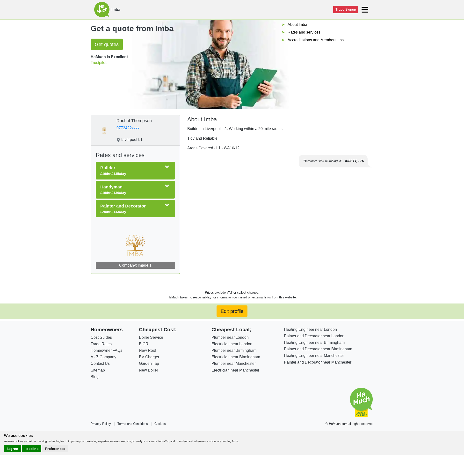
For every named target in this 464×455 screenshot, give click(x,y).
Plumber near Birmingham (233, 350)
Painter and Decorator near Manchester (317, 362)
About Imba (297, 24)
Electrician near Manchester (235, 370)
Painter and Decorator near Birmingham (318, 349)
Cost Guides (101, 337)
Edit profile (232, 311)
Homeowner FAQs (106, 350)
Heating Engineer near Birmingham (314, 342)
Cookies (160, 424)
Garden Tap (149, 363)
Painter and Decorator (123, 209)
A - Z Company (103, 357)
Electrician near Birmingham (235, 357)
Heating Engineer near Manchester (314, 355)
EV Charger (149, 357)
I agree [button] (12, 449)
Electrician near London (231, 344)
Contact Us (100, 363)
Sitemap (98, 370)
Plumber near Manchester (233, 363)
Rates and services (304, 32)
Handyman (113, 190)
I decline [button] (31, 449)
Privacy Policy (101, 424)
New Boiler (148, 370)
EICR (143, 344)
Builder (113, 170)
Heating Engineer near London (310, 329)
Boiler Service (151, 337)
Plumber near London (230, 337)
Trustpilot (98, 63)
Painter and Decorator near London (314, 336)
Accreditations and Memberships (316, 40)
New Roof (147, 350)
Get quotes (107, 44)
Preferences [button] (55, 449)
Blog (95, 377)
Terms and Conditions (132, 424)
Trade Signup (345, 9)
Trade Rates (101, 344)
